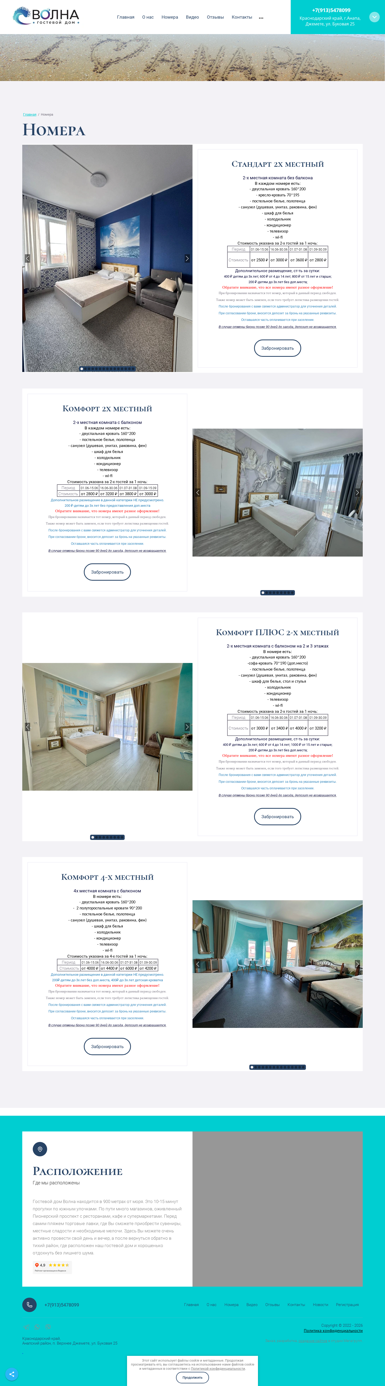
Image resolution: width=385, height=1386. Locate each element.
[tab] (81, 369)
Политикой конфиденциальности (218, 1369)
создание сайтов (313, 1341)
